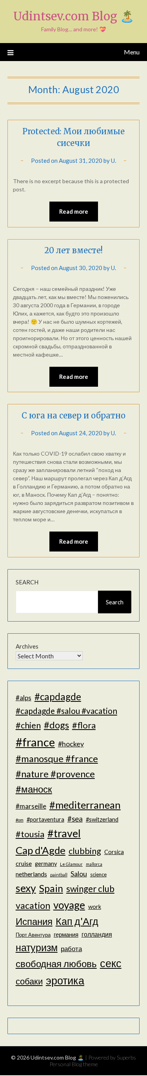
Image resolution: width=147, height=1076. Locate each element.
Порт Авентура (33, 935)
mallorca (94, 864)
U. (113, 160)
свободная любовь (56, 963)
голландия (97, 934)
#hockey (71, 743)
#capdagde (57, 696)
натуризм (37, 947)
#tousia (30, 834)
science (98, 874)
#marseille (31, 806)
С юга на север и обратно (73, 415)
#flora (84, 725)
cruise (24, 863)
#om (20, 819)
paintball (58, 874)
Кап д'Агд (77, 921)
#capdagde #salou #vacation (66, 711)
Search (27, 582)
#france (35, 742)
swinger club (90, 888)
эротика (65, 980)
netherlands (31, 874)
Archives (27, 646)
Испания (34, 921)
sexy (26, 888)
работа (71, 948)
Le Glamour (71, 864)
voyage (69, 905)
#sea (75, 819)
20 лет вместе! (73, 250)
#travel (64, 833)
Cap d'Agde (40, 850)
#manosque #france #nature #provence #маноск (57, 773)
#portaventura (45, 819)
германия (66, 934)
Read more (73, 211)
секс (111, 963)
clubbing (85, 850)
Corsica (114, 852)
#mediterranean (85, 805)
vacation (33, 905)
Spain (51, 888)
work (94, 906)
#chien (28, 725)
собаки (29, 981)
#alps (23, 698)
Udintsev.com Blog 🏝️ (73, 16)
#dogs (56, 724)
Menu (132, 52)
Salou (79, 873)
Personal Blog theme (73, 1064)
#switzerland (102, 819)
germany (46, 863)
